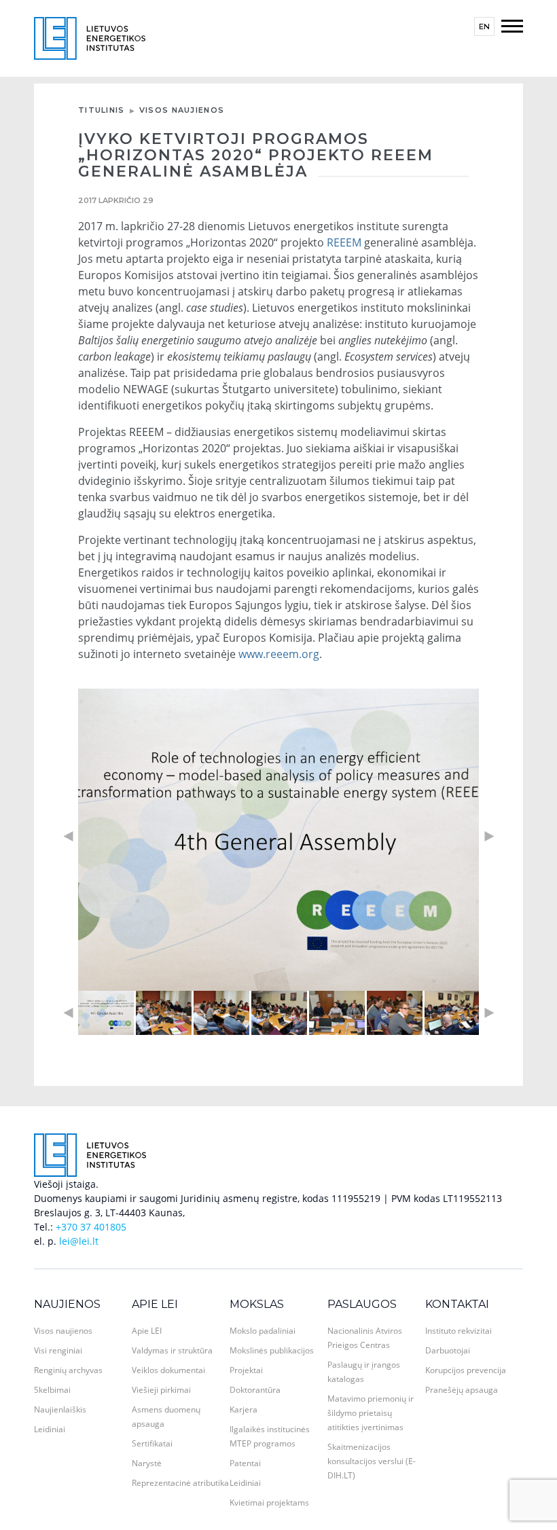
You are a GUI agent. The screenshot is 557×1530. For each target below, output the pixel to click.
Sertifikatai (152, 1443)
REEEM (344, 242)
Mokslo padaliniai (262, 1330)
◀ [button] (68, 836)
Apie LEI (155, 1304)
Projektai (246, 1370)
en (484, 26)
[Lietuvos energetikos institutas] (89, 37)
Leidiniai (49, 1429)
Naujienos (67, 1304)
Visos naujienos (182, 110)
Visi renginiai (58, 1350)
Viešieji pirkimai (161, 1390)
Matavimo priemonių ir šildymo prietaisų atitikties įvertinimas (370, 1413)
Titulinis (101, 110)
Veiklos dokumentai (168, 1370)
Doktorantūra (255, 1390)
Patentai (245, 1463)
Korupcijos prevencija (465, 1370)
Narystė (147, 1463)
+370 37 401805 (91, 1226)
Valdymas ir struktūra (172, 1350)
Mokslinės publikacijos (272, 1350)
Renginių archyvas (68, 1370)
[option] (278, 840)
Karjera (243, 1409)
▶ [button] (489, 836)
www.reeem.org (278, 653)
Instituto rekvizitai (458, 1330)
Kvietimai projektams (269, 1502)
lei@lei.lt (78, 1241)
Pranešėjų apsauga (461, 1390)
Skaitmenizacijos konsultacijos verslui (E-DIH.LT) (371, 1461)
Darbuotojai (447, 1350)
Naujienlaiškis (60, 1409)
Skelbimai (52, 1390)
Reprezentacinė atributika (180, 1483)
